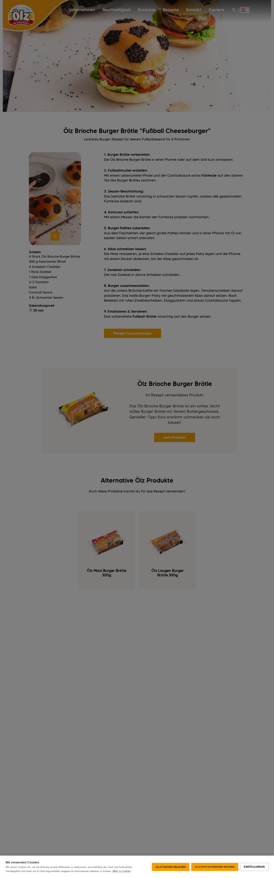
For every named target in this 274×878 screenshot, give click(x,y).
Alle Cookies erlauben (171, 866)
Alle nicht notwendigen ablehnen (214, 867)
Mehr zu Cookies (122, 871)
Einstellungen (254, 866)
